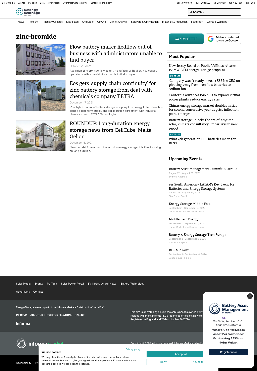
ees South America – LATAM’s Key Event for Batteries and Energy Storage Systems (202, 186)
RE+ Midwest (179, 250)
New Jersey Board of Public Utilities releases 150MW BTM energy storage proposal (202, 68)
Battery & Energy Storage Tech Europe (197, 235)
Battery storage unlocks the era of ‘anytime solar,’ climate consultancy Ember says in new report (203, 124)
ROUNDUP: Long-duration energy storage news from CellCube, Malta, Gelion (111, 130)
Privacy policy (133, 349)
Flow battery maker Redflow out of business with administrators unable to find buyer (116, 53)
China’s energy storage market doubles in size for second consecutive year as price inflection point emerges (204, 109)
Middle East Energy (183, 219)
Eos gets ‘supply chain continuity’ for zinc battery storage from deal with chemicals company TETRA (113, 89)
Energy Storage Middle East (190, 204)
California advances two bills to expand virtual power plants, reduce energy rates (204, 97)
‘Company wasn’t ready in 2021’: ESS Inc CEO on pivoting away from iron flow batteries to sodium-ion (204, 85)
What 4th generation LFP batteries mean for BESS (202, 141)
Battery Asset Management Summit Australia (203, 169)
